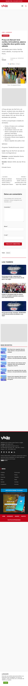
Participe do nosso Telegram (14, 490)
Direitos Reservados (5, 455)
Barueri (8, 252)
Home (3, 32)
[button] (26, 6)
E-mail (6, 235)
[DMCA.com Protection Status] (14, 460)
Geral (15, 479)
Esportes (3, 477)
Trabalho (16, 477)
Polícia (15, 474)
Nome (6, 226)
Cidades (3, 472)
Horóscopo (17, 472)
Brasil (2, 479)
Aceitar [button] (5, 682)
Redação (4, 59)
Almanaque (9, 32)
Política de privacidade (14, 520)
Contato (16, 482)
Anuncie (16, 484)
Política (2, 474)
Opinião (2, 482)
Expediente (3, 484)
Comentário (7, 207)
